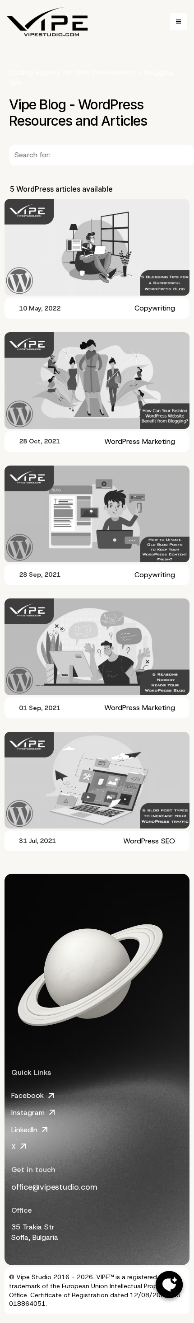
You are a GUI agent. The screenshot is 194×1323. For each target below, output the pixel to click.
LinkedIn (24, 1130)
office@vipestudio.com (54, 1187)
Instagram (28, 1112)
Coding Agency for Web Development (72, 72)
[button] (178, 21)
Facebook (27, 1095)
